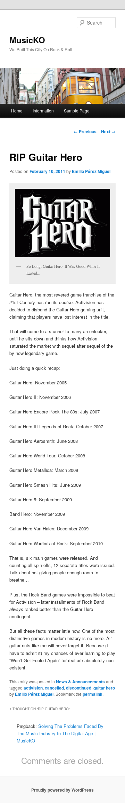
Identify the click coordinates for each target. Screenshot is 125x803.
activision (33, 688)
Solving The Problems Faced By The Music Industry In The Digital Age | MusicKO (60, 733)
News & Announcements (80, 681)
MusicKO (27, 40)
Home (17, 110)
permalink (92, 694)
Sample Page (77, 110)
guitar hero (104, 688)
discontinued (78, 688)
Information (43, 110)
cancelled (54, 688)
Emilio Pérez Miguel (91, 171)
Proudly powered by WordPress (62, 790)
